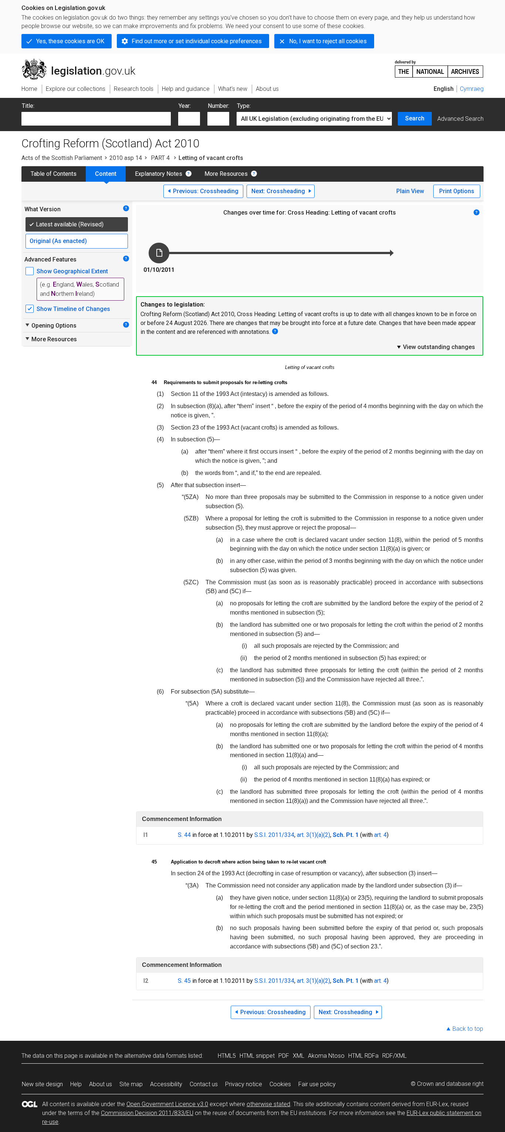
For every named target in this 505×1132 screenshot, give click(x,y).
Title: (28, 105)
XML (298, 1055)
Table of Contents (54, 173)
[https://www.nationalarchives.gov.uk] (439, 66)
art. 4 (380, 834)
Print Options (456, 191)
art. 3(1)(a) (310, 834)
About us (100, 1084)
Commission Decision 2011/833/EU (147, 1112)
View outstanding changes (435, 346)
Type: (244, 105)
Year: (185, 105)
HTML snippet (257, 1055)
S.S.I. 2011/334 (274, 834)
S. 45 (184, 980)
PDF (283, 1055)
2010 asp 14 (125, 157)
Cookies (280, 1084)
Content (105, 173)
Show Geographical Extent (72, 271)
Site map (131, 1084)
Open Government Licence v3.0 (167, 1104)
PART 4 (160, 157)
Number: (218, 105)
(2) (326, 834)
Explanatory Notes (158, 173)
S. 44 (184, 834)
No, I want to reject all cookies (328, 41)
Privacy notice (243, 1084)
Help (76, 1084)
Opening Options (50, 325)
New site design (42, 1084)
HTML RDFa (363, 1055)
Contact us (204, 1084)
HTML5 (227, 1055)
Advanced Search (460, 118)
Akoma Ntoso (326, 1055)
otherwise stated (268, 1104)
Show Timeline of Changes (73, 308)
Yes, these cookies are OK (70, 41)
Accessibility (166, 1084)
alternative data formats (155, 1055)
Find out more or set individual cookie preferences (197, 41)
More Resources (226, 173)
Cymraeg (472, 88)
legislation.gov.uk (82, 61)
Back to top (468, 1028)
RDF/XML (394, 1055)
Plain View (410, 191)
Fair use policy (317, 1084)
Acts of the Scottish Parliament (61, 157)
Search (414, 118)
